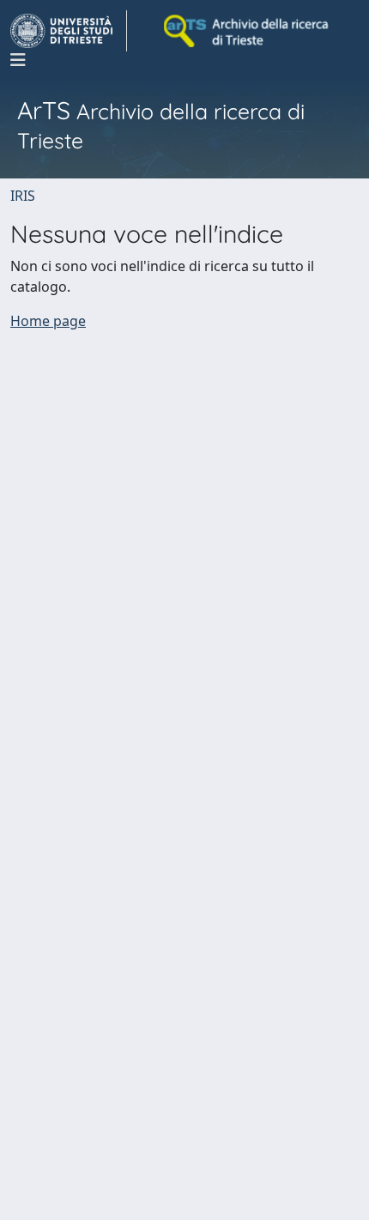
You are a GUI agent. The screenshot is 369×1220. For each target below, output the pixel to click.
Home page (48, 320)
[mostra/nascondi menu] (18, 60)
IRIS (22, 195)
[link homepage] (68, 30)
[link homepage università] (247, 30)
